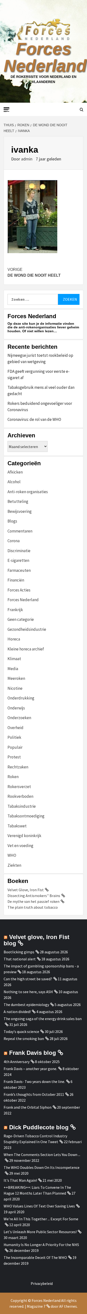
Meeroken (16, 678)
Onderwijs (16, 708)
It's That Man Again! (20, 1180)
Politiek (14, 737)
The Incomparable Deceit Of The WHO (35, 1257)
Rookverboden (20, 796)
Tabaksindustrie (21, 806)
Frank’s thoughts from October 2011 (34, 1094)
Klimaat (14, 658)
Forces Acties (18, 590)
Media (12, 668)
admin (27, 159)
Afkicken (15, 472)
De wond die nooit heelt (34, 272)
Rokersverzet (19, 786)
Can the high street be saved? (28, 978)
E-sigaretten (18, 560)
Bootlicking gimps (19, 951)
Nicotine (14, 688)
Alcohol (14, 481)
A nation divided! (17, 1011)
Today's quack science (21, 1031)
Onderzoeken (19, 717)
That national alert (20, 958)
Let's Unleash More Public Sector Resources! (40, 1231)
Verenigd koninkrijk (24, 835)
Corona (13, 540)
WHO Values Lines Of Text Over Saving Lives (39, 1206)
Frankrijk (15, 609)
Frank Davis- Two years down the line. (34, 1081)
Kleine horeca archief (25, 649)
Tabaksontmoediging (25, 816)
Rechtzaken (17, 767)
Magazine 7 (36, 1306)
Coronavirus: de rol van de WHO (34, 419)
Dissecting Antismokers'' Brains (33, 895)
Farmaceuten (19, 570)
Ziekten (14, 865)
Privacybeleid (42, 1283)
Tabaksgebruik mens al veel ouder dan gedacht (40, 390)
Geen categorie (20, 619)
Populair (14, 747)
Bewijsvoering (19, 511)
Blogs (12, 521)
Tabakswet (17, 826)
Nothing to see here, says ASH (28, 991)
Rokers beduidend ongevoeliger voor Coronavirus (39, 406)
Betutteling (17, 501)
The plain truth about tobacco (32, 907)
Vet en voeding (20, 845)
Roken (13, 776)
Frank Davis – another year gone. (30, 1068)
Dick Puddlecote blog (39, 1127)
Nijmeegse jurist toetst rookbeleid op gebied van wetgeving (40, 358)
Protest (14, 757)
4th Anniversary (16, 1061)
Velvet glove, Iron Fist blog (36, 940)
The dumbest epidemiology (26, 1004)
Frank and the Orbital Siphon (27, 1107)
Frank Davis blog (32, 1052)
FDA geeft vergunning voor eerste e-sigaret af (38, 374)
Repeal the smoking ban (24, 1038)
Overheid (15, 727)
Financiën (15, 580)
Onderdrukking (20, 698)
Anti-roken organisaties (27, 491)
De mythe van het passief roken (33, 901)
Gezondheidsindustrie (26, 629)
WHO (11, 855)
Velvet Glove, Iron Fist (25, 889)
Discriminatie (18, 550)
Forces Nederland (45, 57)
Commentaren (19, 531)
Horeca (13, 639)
